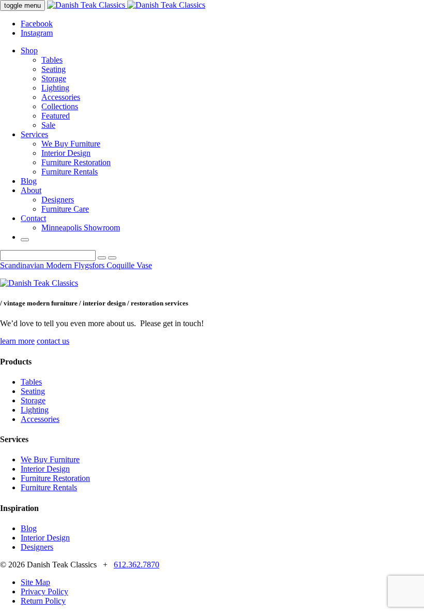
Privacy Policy (44, 591)
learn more (17, 341)
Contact (33, 218)
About (31, 190)
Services (34, 134)
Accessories (60, 97)
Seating (53, 69)
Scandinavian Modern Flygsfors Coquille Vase (76, 265)
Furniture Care (65, 208)
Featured (55, 115)
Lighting (55, 87)
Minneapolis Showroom (80, 227)
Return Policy (43, 600)
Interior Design (65, 153)
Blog (29, 181)
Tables (52, 59)
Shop (29, 50)
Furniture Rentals (69, 171)
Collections (59, 106)
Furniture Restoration (76, 162)
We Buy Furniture (70, 143)
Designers (57, 199)
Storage (53, 78)
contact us (53, 341)
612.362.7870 (136, 564)
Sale (48, 125)
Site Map (35, 582)
